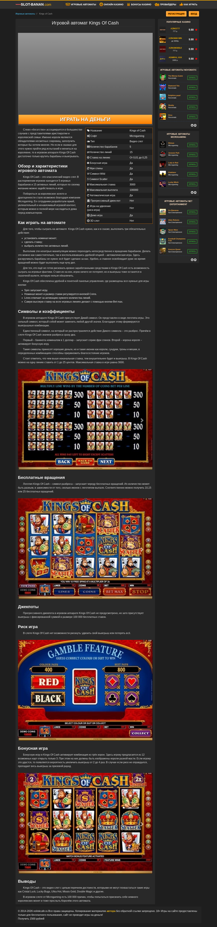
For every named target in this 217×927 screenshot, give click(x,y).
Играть (192, 78)
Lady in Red (173, 153)
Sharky (171, 95)
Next (195, 125)
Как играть (190, 4)
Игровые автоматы (83, 4)
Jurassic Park (173, 143)
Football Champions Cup (176, 230)
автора (111, 911)
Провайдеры (167, 4)
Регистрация (176, 14)
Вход (194, 14)
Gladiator (172, 162)
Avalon (171, 182)
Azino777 (175, 28)
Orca (170, 105)
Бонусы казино (140, 4)
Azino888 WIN (175, 38)
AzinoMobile (175, 48)
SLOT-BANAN (36, 4)
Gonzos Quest (174, 239)
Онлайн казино (113, 4)
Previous (192, 125)
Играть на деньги (85, 119)
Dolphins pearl (174, 86)
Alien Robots (173, 210)
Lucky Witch (173, 172)
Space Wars (173, 220)
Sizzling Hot (173, 115)
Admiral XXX (175, 57)
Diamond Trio (174, 76)
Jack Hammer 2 (174, 249)
